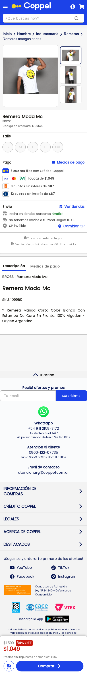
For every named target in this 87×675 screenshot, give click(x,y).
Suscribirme (71, 395)
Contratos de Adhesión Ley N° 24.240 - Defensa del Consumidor (53, 590)
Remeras (71, 34)
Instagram (67, 576)
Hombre (24, 34)
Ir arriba (47, 374)
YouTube (24, 567)
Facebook (25, 576)
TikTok (63, 567)
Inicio (7, 34)
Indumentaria (47, 34)
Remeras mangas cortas (22, 39)
